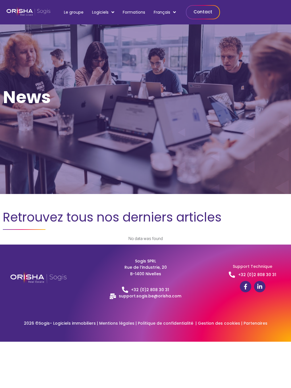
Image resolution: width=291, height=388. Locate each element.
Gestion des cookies (219, 323)
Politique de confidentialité (167, 323)
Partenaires (255, 323)
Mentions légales (116, 323)
